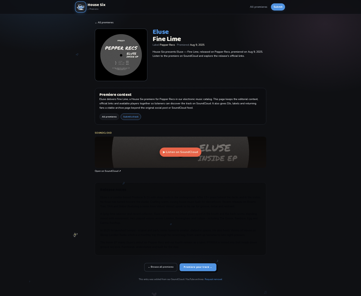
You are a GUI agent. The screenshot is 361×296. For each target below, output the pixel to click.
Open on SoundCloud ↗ (108, 171)
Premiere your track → (198, 267)
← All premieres (104, 22)
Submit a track (131, 116)
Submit (278, 7)
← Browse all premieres (161, 266)
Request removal (213, 279)
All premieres (258, 7)
